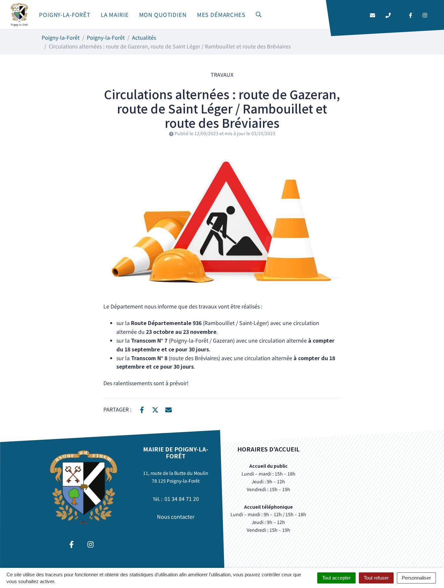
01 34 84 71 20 (181, 499)
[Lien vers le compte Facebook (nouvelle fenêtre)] (410, 15)
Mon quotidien (163, 14)
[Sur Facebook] (142, 408)
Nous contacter (175, 516)
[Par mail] (168, 408)
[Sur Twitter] (155, 408)
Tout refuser (376, 578)
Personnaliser (416, 578)
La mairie (115, 14)
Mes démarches (221, 14)
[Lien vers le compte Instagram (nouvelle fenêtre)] (424, 15)
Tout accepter (336, 578)
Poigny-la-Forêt (64, 14)
